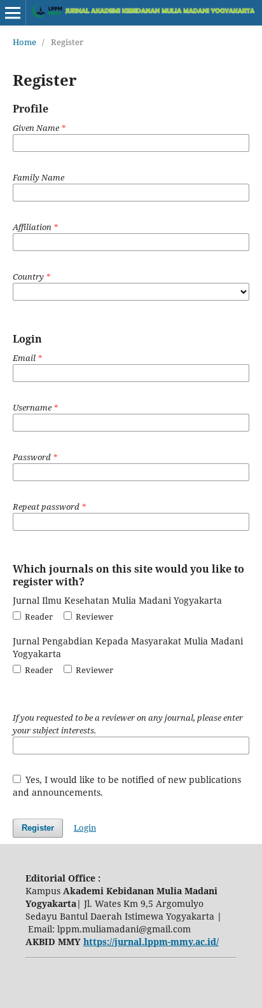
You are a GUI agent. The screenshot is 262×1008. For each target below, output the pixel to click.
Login (85, 827)
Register (38, 828)
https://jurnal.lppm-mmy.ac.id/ (151, 942)
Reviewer (93, 616)
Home (24, 42)
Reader (38, 616)
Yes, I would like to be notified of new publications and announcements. (127, 785)
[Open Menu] (12, 12)
